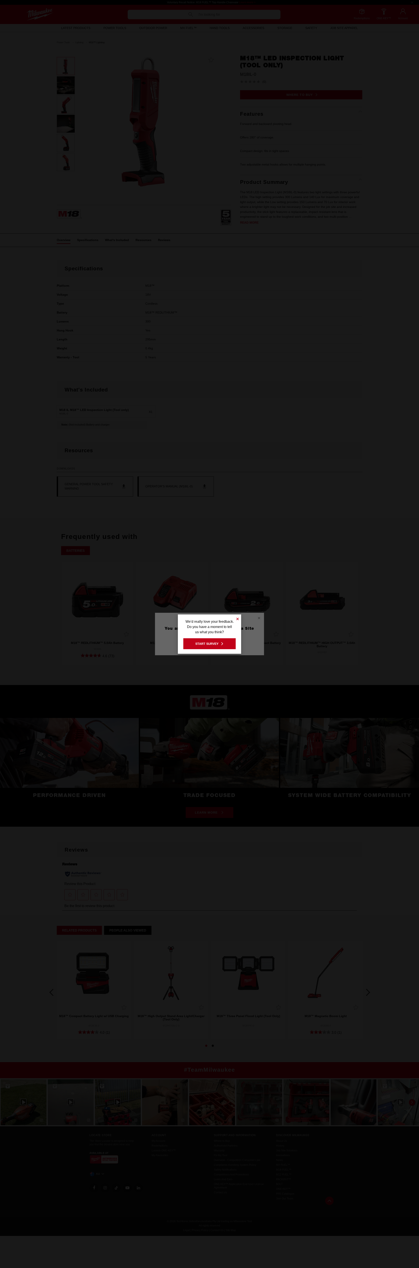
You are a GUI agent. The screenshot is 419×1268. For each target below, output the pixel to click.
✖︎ (237, 618)
